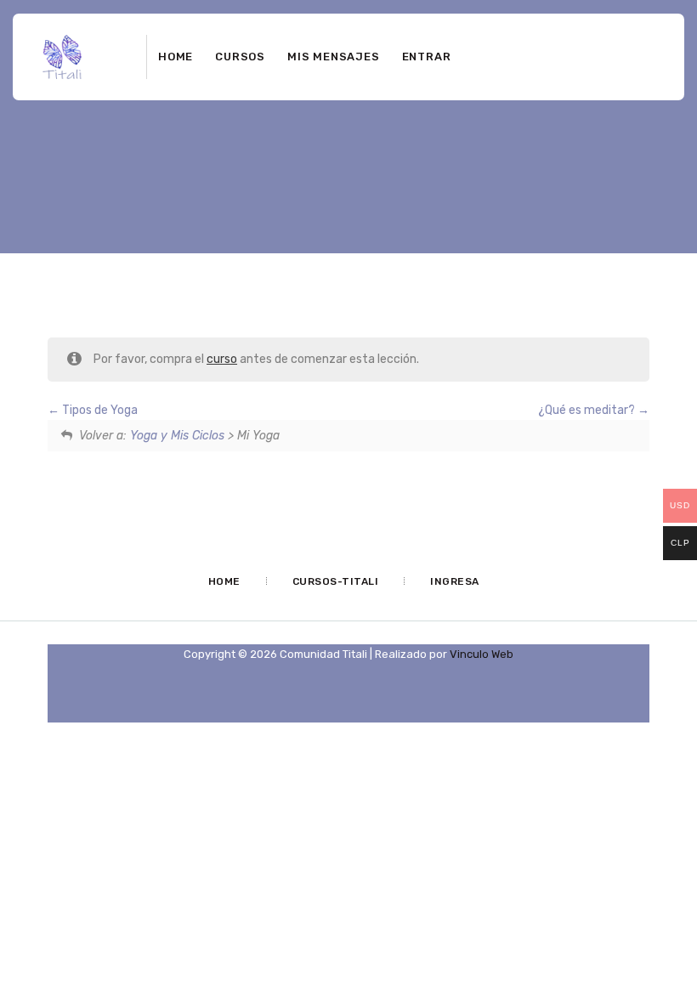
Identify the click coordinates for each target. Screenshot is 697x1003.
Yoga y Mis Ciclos (177, 435)
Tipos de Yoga (99, 410)
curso (222, 359)
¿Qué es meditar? (588, 410)
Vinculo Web (481, 654)
